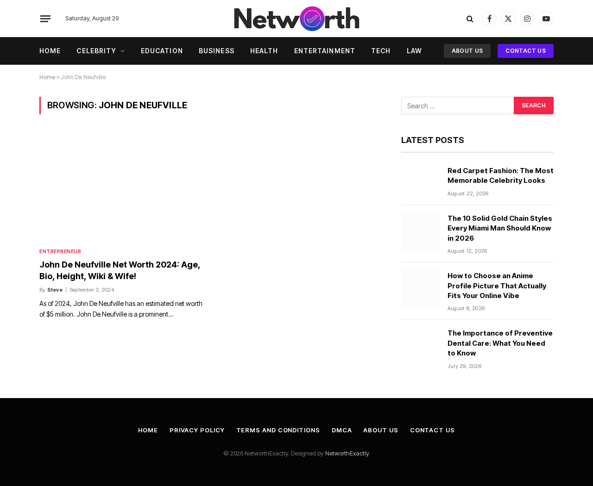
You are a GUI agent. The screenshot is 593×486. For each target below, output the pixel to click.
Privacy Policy (197, 430)
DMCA (342, 430)
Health (264, 51)
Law (414, 51)
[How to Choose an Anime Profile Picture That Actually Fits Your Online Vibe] (420, 289)
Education (162, 51)
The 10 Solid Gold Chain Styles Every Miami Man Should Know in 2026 (500, 228)
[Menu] (45, 18)
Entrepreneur (60, 251)
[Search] (470, 18)
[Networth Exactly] (296, 18)
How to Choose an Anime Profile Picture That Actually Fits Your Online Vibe (497, 285)
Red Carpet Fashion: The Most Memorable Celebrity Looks (501, 175)
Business (216, 51)
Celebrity (96, 51)
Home (50, 51)
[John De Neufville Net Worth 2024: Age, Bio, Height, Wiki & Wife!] (122, 186)
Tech (381, 51)
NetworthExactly (347, 453)
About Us (467, 50)
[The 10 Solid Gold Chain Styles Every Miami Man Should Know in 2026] (420, 231)
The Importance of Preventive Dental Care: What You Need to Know (500, 343)
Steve (55, 290)
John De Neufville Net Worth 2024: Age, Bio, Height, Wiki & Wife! (119, 270)
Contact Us (525, 50)
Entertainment (325, 51)
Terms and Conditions (278, 430)
